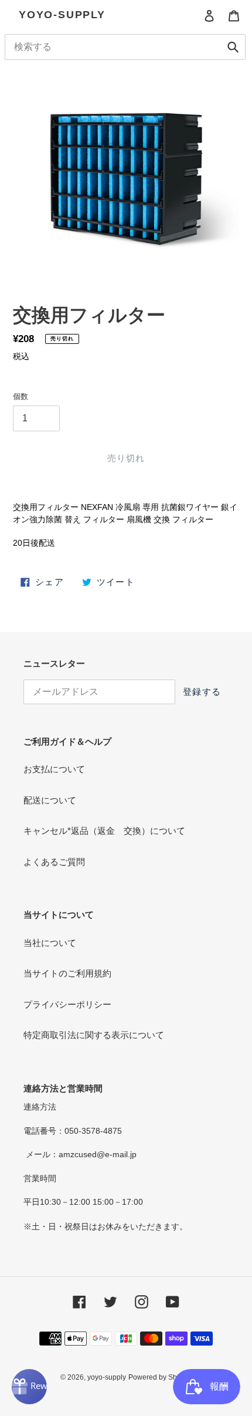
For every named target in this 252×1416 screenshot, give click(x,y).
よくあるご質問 (54, 862)
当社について (49, 943)
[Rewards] (29, 1386)
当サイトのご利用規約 (67, 973)
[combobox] (125, 47)
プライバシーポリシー (67, 1004)
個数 (20, 396)
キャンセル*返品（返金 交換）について (104, 831)
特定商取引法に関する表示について (93, 1035)
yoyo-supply (62, 15)
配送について (49, 800)
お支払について (54, 769)
